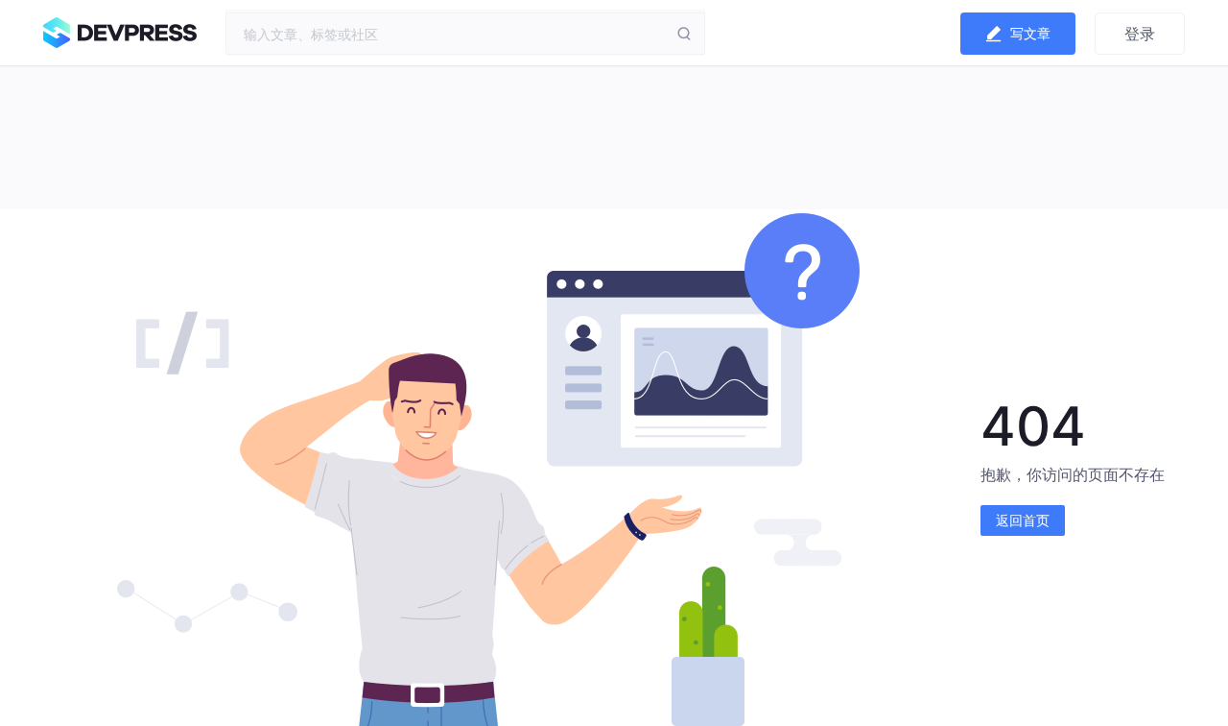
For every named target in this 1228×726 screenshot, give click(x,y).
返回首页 (1023, 520)
